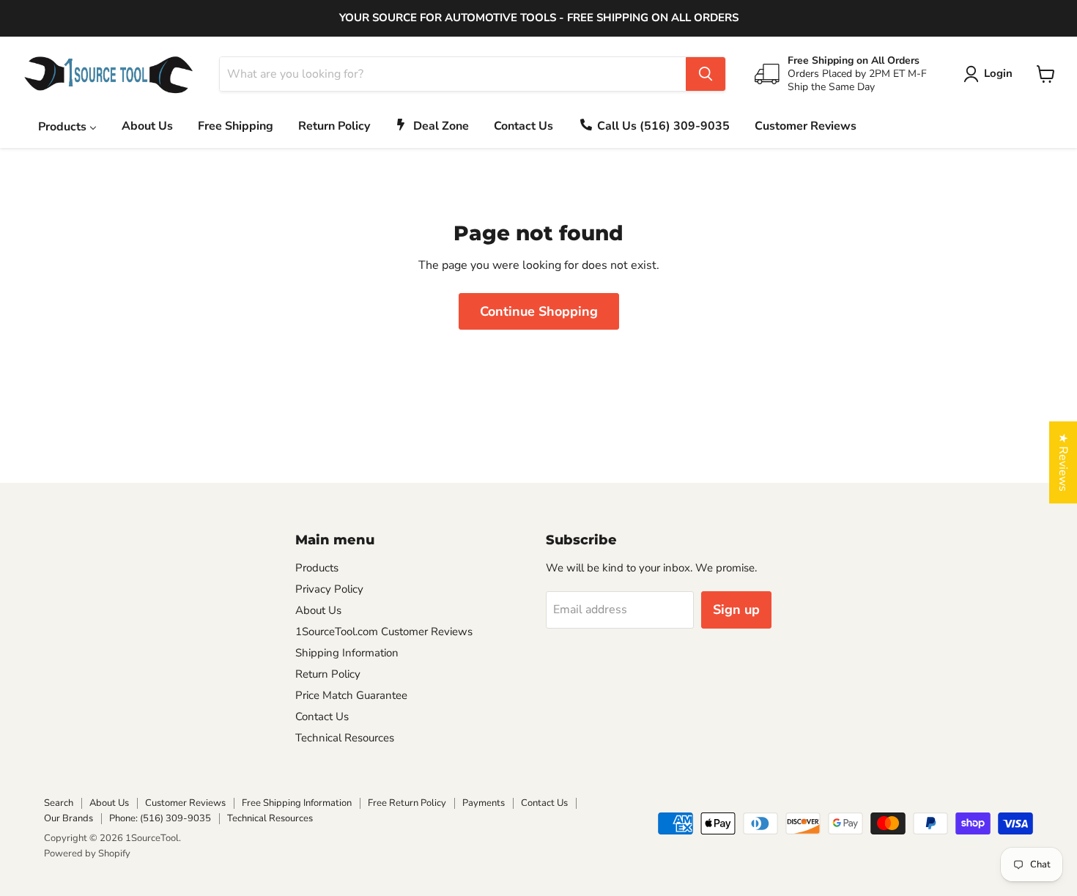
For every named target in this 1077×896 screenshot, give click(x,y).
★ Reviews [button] (1063, 462)
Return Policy (327, 674)
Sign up (736, 609)
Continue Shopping (539, 311)
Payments (483, 803)
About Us (318, 610)
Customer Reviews (185, 803)
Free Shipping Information (297, 803)
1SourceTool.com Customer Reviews (384, 631)
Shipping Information (347, 652)
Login (998, 73)
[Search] (705, 74)
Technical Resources (344, 737)
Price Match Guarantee (351, 695)
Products (316, 567)
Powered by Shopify (87, 853)
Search (58, 803)
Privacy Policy (329, 589)
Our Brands (68, 818)
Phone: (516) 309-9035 (160, 818)
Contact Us (322, 716)
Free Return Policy (407, 803)
